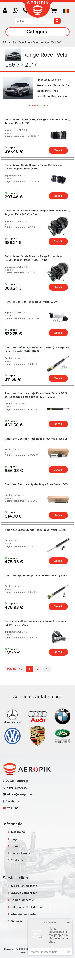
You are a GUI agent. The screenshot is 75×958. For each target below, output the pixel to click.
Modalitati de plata (24, 886)
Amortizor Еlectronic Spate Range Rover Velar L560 (36, 484)
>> (47, 668)
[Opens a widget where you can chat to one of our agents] (50, 937)
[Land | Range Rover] (62, 736)
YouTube (12, 808)
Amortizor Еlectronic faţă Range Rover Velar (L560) (36, 438)
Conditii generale (22, 900)
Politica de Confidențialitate (30, 907)
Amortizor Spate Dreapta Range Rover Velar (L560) (36, 575)
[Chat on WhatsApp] (16, 10)
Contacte (17, 860)
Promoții (16, 846)
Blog (14, 839)
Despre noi (18, 832)
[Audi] (37, 716)
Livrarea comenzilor (24, 893)
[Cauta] (57, 21)
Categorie (37, 32)
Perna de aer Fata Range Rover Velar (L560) (31, 301)
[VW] (12, 736)
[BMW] (62, 716)
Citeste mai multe (37, 105)
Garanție (16, 921)
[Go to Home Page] (4, 42)
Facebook (11, 801)
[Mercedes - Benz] (12, 716)
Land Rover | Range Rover (19, 42)
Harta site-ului (20, 853)
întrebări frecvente (23, 914)
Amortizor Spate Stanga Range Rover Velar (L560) (35, 529)
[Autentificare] (6, 10)
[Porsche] (37, 736)
